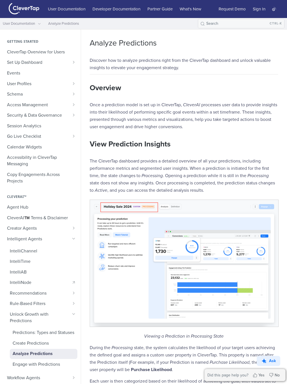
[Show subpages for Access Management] (73, 104)
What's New (190, 9)
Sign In (259, 9)
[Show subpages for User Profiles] (73, 83)
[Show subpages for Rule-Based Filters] (73, 303)
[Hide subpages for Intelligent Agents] (73, 238)
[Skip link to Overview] (86, 88)
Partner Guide (160, 9)
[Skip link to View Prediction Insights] (86, 144)
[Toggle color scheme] (274, 8)
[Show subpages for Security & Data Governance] (73, 115)
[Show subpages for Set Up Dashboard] (73, 62)
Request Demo (232, 9)
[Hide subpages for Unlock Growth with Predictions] (73, 314)
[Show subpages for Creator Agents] (73, 228)
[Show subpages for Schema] (73, 94)
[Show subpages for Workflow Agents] (73, 377)
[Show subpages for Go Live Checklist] (73, 136)
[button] (184, 263)
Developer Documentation (116, 9)
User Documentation (66, 9)
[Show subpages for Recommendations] (73, 293)
